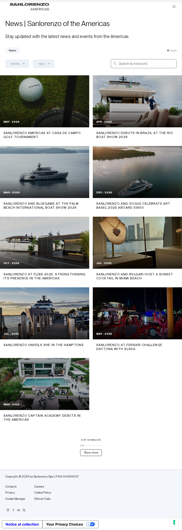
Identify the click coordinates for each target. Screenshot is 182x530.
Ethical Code (42, 499)
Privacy (10, 492)
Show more (91, 452)
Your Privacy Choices (64, 524)
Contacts (10, 486)
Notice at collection (22, 524)
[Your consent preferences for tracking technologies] (174, 522)
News (12, 50)
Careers (39, 486)
